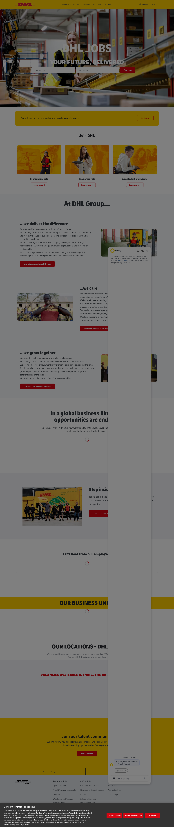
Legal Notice (24, 824)
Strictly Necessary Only (133, 815)
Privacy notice (15, 824)
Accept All (152, 815)
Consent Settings (114, 815)
